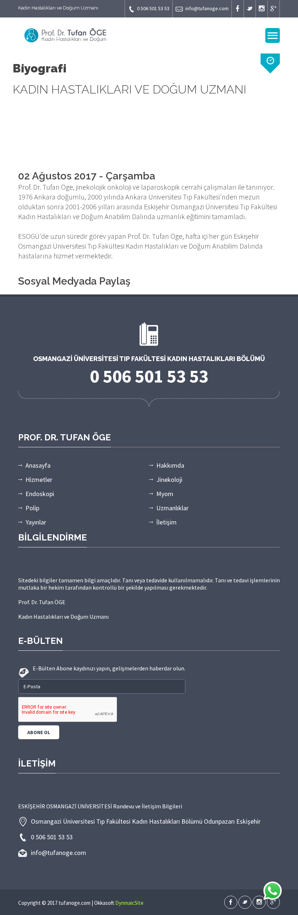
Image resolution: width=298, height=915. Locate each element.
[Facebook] (237, 8)
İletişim (166, 522)
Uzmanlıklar (172, 508)
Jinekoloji (169, 479)
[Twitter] (249, 8)
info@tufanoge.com (207, 8)
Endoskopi (39, 494)
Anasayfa (38, 465)
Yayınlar (35, 522)
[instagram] (261, 8)
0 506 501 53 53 (153, 8)
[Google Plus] (273, 8)
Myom (164, 494)
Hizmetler (38, 479)
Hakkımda (170, 465)
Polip (32, 508)
